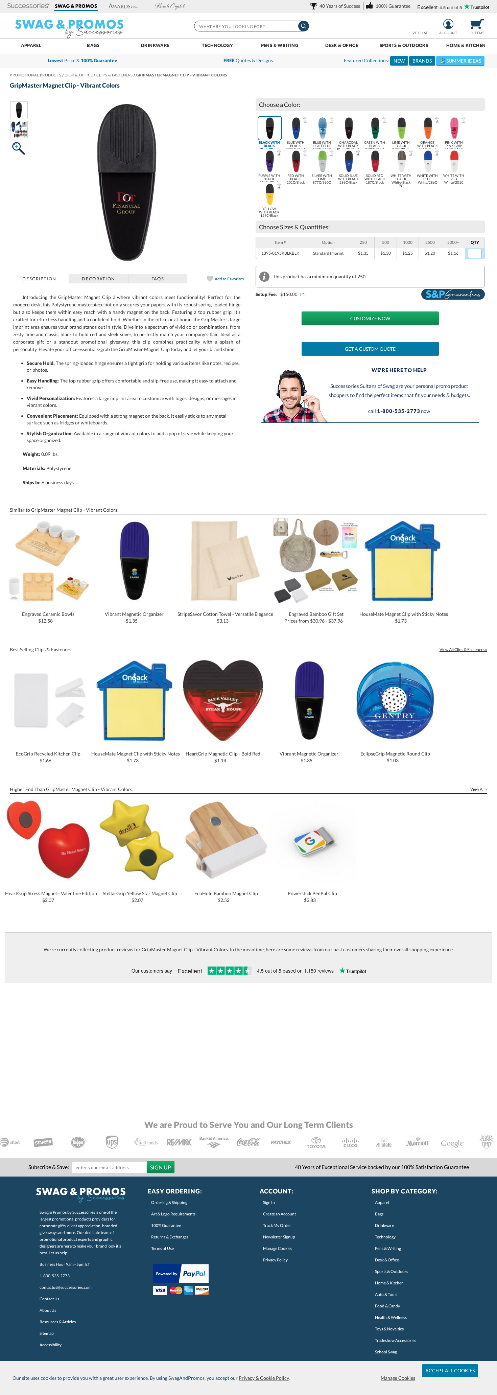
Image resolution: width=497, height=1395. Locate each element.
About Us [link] (48, 1310)
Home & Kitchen (466, 45)
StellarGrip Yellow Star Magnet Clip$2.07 (140, 896)
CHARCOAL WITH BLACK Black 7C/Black (348, 145)
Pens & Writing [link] (388, 1248)
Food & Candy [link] (387, 1305)
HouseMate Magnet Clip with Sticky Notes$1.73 (403, 617)
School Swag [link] (386, 1351)
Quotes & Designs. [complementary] (248, 60)
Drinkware (155, 45)
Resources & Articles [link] (58, 1321)
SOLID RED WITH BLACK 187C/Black (374, 178)
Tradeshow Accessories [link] (395, 1340)
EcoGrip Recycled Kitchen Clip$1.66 (48, 757)
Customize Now (370, 318)
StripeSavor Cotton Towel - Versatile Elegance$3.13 (225, 617)
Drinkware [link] (384, 1225)
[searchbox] (251, 26)
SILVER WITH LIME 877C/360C (322, 178)
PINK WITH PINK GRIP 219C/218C (454, 145)
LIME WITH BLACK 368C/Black (401, 145)
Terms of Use (162, 1248)
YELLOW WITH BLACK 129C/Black (269, 212)
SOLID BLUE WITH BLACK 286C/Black (348, 178)
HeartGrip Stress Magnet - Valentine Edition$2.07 (51, 896)
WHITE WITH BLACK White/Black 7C (400, 180)
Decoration (98, 278)
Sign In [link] (269, 1202)
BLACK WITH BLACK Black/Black (269, 145)
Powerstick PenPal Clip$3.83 (312, 896)
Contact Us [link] (49, 1298)
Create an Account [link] (279, 1213)
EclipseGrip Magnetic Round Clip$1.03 (395, 757)
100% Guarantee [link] (166, 1225)
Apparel (31, 45)
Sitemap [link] (47, 1333)
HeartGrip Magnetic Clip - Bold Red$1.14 (223, 757)
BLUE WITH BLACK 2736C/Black (296, 145)
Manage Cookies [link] (277, 1248)
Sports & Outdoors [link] (391, 1271)
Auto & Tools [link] (386, 1294)
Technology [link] (385, 1236)
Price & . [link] (83, 60)
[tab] (39, 278)
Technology (217, 45)
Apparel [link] (382, 1202)
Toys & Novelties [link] (389, 1328)
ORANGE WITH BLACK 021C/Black (427, 145)
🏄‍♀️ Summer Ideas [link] (460, 61)
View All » (478, 789)
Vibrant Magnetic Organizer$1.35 (134, 617)
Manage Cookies (398, 1378)
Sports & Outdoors (404, 45)
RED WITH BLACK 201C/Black (296, 178)
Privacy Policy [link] (275, 1259)
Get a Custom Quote (370, 349)
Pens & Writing (279, 45)
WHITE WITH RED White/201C (453, 178)
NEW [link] (399, 61)
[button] (29, 6)
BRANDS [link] (422, 61)
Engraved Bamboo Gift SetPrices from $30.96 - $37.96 (314, 617)
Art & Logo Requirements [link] (173, 1213)
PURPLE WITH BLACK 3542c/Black (269, 178)
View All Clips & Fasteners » (463, 649)
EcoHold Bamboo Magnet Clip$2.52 (226, 896)
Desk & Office (341, 45)
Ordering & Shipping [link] (169, 1202)
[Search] (303, 26)
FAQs (157, 278)
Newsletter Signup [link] (279, 1236)
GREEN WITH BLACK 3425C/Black (374, 145)
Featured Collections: (412, 60)
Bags (93, 45)
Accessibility (51, 1344)
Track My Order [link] (277, 1225)
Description (39, 278)
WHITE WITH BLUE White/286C (427, 178)
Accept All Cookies (450, 1370)
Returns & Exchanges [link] (169, 1236)
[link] (336, 6)
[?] (303, 294)
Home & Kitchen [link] (389, 1282)
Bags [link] (379, 1213)
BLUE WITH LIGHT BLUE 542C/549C (322, 145)
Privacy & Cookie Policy (264, 1378)
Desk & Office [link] (387, 1259)
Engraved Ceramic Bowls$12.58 (48, 617)
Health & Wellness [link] (391, 1317)
